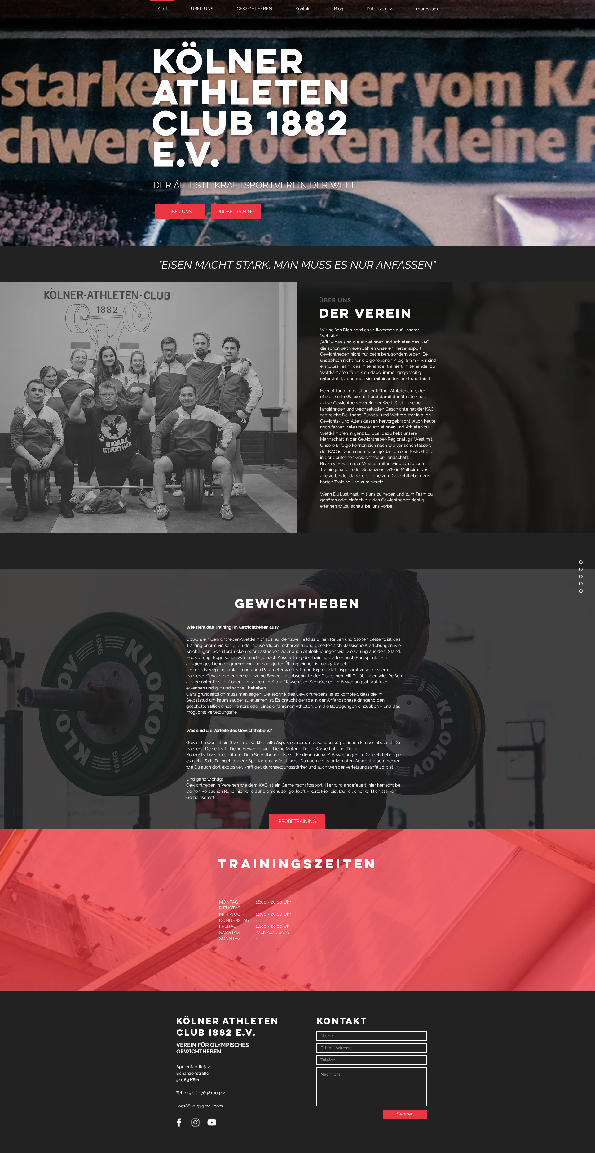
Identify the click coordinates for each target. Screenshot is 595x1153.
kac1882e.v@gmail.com (199, 1105)
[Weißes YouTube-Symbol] (211, 1122)
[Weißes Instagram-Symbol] (195, 1122)
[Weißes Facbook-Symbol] (179, 1122)
